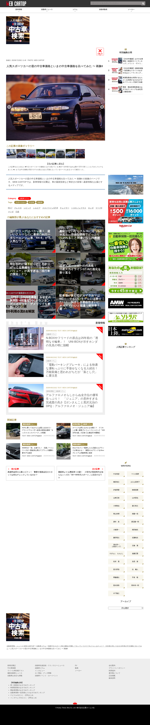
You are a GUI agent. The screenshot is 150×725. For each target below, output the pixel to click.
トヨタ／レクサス (78, 208)
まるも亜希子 (135, 482)
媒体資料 (112, 678)
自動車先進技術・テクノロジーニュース (49, 665)
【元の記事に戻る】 (55, 164)
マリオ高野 (135, 474)
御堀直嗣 (135, 490)
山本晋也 (135, 498)
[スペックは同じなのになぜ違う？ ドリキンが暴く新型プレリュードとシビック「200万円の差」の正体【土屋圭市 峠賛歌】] (63, 431)
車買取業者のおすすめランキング (22, 687)
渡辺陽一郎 (135, 522)
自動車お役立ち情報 (15, 676)
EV (76, 665)
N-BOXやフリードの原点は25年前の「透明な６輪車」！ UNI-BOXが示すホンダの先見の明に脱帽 (72, 341)
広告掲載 (112, 676)
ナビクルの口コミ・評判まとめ (21, 695)
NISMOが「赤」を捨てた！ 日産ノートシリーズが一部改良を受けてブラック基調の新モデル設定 (38, 450)
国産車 (40, 202)
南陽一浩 (135, 514)
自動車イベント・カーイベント (46, 676)
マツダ (11, 212)
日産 (17, 212)
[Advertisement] (125, 136)
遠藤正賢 (135, 553)
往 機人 (135, 569)
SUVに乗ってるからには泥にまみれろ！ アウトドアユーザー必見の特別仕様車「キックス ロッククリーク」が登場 (37, 430)
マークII (99, 208)
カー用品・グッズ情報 (43, 673)
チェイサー (64, 208)
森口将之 (135, 506)
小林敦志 (116, 506)
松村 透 (116, 561)
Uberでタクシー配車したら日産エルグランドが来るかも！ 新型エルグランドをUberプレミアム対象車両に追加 (88, 450)
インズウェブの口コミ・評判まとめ (23, 698)
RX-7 (10, 208)
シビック (27, 208)
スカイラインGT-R (50, 208)
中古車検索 (12, 668)
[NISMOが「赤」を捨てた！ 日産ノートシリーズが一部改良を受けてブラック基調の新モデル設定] (13, 451)
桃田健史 (135, 530)
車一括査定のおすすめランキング (22, 685)
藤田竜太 (116, 537)
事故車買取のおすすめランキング (22, 690)
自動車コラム (24, 198)
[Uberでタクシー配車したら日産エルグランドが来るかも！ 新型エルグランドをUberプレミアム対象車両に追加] (63, 451)
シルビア (36, 208)
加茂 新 (135, 561)
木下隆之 (116, 593)
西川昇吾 (116, 569)
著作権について (114, 673)
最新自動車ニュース (29, 424)
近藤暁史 (135, 537)
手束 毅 (135, 577)
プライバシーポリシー (117, 668)
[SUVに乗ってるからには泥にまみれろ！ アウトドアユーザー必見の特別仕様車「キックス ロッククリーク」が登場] (13, 431)
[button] (9, 107)
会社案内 (112, 665)
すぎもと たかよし (116, 553)
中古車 (31, 202)
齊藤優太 (116, 577)
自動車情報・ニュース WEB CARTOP (20, 646)
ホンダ (91, 208)
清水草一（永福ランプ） (116, 545)
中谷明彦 (116, 474)
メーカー (78, 671)
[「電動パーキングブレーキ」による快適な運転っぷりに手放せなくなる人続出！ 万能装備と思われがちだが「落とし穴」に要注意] (26, 365)
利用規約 (112, 671)
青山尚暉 (116, 514)
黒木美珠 (116, 585)
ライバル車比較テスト (16, 671)
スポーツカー (21, 202)
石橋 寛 (135, 545)
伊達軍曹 (116, 490)
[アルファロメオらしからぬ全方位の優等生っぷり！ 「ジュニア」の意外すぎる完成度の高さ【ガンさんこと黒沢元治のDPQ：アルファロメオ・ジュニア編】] (26, 395)
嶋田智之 (116, 482)
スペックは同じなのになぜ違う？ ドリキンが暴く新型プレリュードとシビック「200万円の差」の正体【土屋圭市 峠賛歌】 (88, 430)
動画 (76, 668)
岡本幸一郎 (135, 585)
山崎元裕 (116, 498)
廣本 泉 (116, 522)
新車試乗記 (50, 391)
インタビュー (40, 671)
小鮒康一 (116, 530)
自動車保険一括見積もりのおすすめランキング (27, 693)
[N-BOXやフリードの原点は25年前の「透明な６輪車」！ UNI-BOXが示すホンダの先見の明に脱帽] (26, 338)
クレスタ (18, 208)
